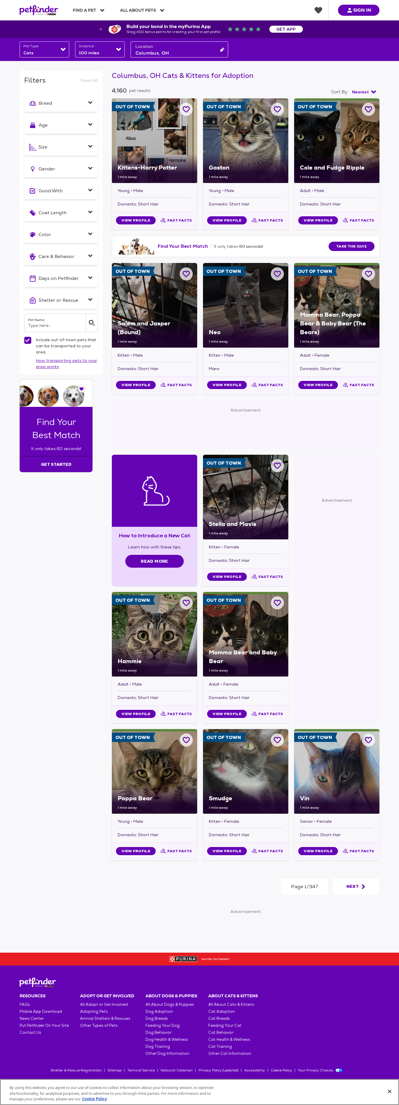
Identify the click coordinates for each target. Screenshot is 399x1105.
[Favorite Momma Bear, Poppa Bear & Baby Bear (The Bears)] (368, 274)
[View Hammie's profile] (154, 634)
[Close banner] (100, 29)
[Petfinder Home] (39, 10)
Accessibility (254, 1070)
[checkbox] (27, 340)
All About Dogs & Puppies (169, 1004)
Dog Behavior (158, 1032)
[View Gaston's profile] (245, 140)
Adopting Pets (94, 1011)
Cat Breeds (219, 1018)
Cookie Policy (281, 1070)
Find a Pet (84, 10)
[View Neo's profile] (245, 305)
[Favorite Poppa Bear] (186, 740)
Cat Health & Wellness (229, 1039)
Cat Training (220, 1046)
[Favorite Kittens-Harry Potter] (186, 109)
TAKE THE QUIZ (351, 246)
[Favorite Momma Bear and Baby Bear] (277, 602)
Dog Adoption (159, 1011)
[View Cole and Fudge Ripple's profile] (336, 140)
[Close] (389, 1091)
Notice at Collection (177, 1070)
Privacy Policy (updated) (218, 1070)
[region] (199, 1092)
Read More (154, 561)
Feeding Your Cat (225, 1025)
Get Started (56, 464)
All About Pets (138, 10)
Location (144, 46)
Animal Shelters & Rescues (105, 1018)
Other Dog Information (167, 1053)
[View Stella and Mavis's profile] (245, 497)
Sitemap (114, 1070)
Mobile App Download (41, 1011)
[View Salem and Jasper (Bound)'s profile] (154, 305)
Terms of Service (141, 1070)
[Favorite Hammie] (186, 602)
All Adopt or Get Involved (104, 1004)
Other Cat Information (229, 1053)
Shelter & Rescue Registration (76, 1070)
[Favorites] (318, 10)
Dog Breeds (156, 1018)
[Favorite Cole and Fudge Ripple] (368, 109)
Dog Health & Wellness (166, 1039)
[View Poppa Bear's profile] (154, 771)
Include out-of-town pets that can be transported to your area (66, 346)
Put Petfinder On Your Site (44, 1025)
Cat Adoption (221, 1011)
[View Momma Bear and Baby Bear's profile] (245, 634)
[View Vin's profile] (336, 771)
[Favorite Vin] (368, 740)
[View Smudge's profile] (245, 771)
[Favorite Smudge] (277, 740)
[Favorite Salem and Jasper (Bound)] (186, 274)
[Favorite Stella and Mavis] (277, 465)
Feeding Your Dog (162, 1025)
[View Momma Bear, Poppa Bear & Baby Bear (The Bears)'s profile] (336, 305)
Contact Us (30, 1032)
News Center (32, 1018)
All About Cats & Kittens (231, 1004)
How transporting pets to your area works (66, 363)
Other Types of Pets (99, 1025)
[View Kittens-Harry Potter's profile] (154, 140)
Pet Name (36, 320)
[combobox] (44, 49)
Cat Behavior (220, 1032)
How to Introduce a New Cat (154, 535)
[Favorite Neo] (277, 274)
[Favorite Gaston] (277, 109)
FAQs (25, 1004)
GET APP (286, 29)
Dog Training (157, 1046)
